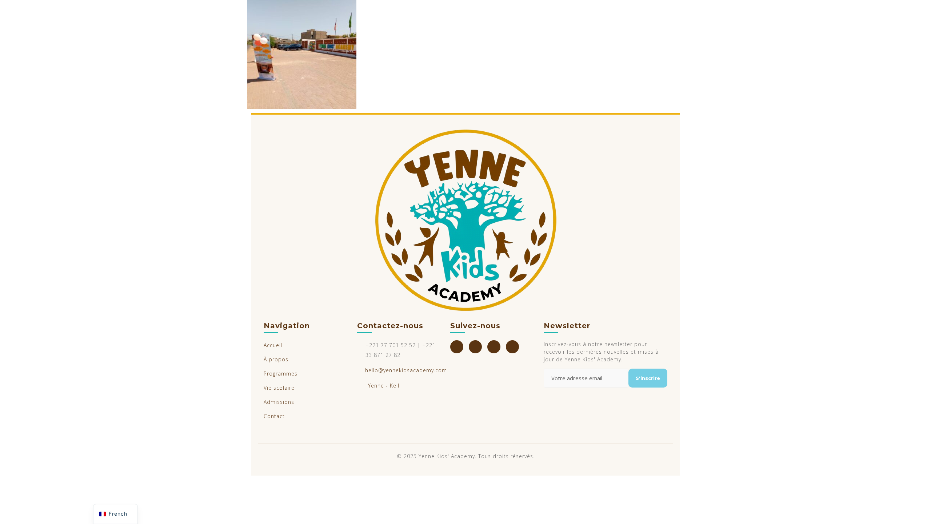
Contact (274, 416)
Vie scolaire (279, 387)
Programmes (280, 373)
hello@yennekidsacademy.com (406, 370)
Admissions (279, 401)
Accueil (273, 345)
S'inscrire (648, 378)
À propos (276, 359)
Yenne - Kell (383, 385)
